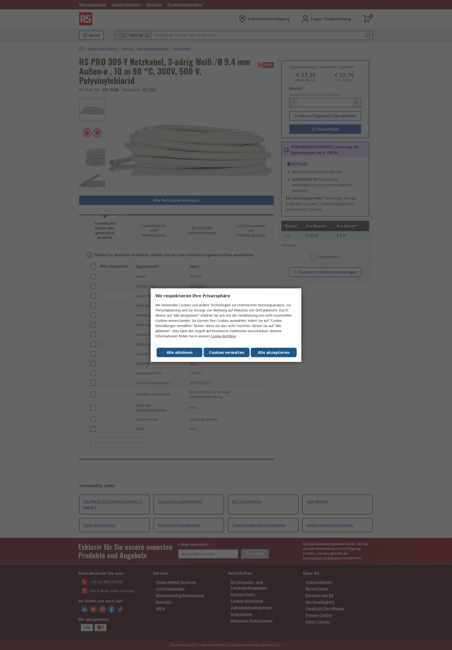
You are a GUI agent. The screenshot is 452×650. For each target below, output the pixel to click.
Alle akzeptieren (274, 352)
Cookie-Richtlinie (223, 336)
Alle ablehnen (180, 352)
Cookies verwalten (226, 352)
